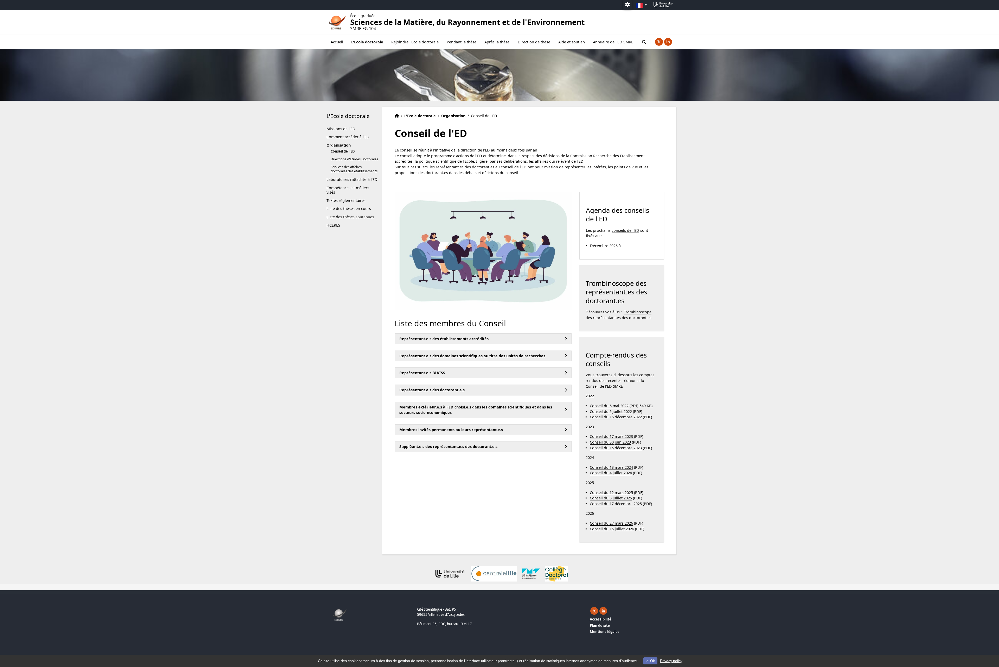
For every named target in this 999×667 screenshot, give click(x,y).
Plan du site (600, 625)
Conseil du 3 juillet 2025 (611, 498)
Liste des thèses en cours (348, 208)
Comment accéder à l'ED (347, 136)
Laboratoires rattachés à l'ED (351, 179)
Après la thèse (496, 41)
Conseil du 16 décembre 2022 (616, 416)
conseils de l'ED (625, 230)
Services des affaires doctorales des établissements (354, 168)
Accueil (337, 41)
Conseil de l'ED (343, 151)
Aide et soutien (571, 41)
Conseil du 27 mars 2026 (611, 523)
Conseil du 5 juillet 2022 (611, 411)
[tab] (483, 339)
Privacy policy (671, 661)
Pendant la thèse (461, 41)
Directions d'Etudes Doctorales (354, 159)
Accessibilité (600, 619)
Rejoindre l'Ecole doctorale (415, 41)
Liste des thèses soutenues (350, 216)
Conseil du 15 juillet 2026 (612, 528)
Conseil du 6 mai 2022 (609, 405)
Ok (652, 661)
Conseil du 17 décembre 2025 (616, 503)
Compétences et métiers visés (347, 190)
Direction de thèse (534, 41)
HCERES (333, 225)
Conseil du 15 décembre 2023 (616, 447)
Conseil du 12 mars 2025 (611, 492)
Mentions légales (604, 631)
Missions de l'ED (340, 128)
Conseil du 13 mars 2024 (611, 467)
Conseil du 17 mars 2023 (612, 436)
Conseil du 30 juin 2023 (610, 442)
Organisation (338, 145)
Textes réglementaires (346, 200)
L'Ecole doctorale (367, 41)
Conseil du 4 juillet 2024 (611, 472)
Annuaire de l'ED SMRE (613, 41)
